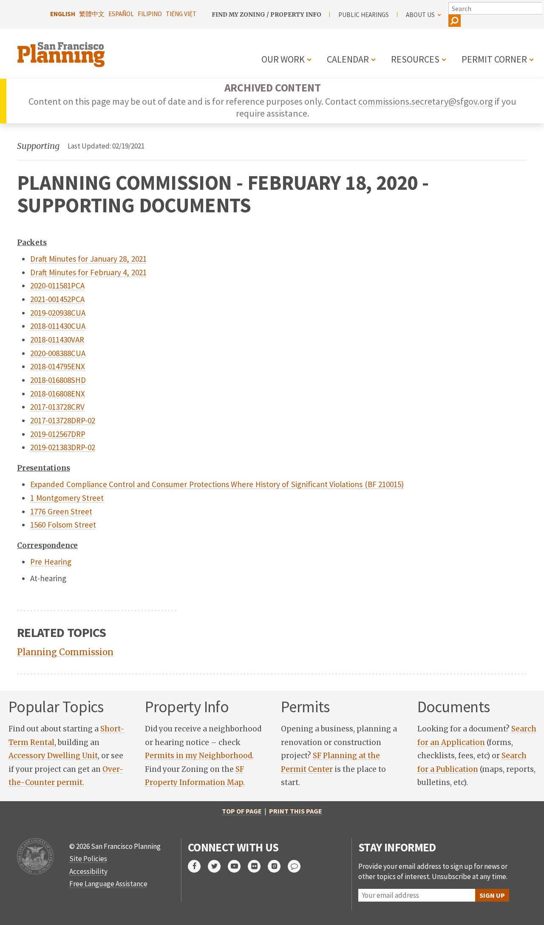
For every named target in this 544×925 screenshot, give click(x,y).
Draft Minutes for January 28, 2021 (88, 259)
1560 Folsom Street (63, 525)
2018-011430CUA (57, 326)
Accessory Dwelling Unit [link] (53, 755)
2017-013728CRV (57, 407)
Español (121, 14)
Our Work (283, 59)
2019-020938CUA (57, 313)
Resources (415, 59)
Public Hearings (363, 15)
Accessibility (88, 871)
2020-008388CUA (57, 353)
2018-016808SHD (58, 380)
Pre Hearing (50, 562)
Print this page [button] (295, 811)
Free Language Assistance (108, 883)
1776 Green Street (61, 511)
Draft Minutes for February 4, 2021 (88, 272)
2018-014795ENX (57, 366)
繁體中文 (92, 14)
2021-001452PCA (57, 299)
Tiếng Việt (181, 14)
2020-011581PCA (57, 285)
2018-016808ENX (57, 393)
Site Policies (88, 858)
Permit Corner (494, 59)
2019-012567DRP (57, 434)
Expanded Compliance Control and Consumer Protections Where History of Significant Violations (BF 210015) (217, 484)
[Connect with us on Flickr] (258, 866)
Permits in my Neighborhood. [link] (199, 755)
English (62, 14)
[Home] (62, 49)
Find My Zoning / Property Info (266, 14)
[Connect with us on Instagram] (278, 866)
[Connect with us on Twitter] (218, 866)
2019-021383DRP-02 (62, 447)
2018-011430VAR (57, 339)
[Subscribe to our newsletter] (298, 866)
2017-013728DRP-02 (62, 420)
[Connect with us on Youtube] (238, 866)
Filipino (150, 14)
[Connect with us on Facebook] (198, 866)
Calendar (348, 59)
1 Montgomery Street (67, 498)
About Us (420, 15)
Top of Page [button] (242, 811)
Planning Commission (65, 652)
